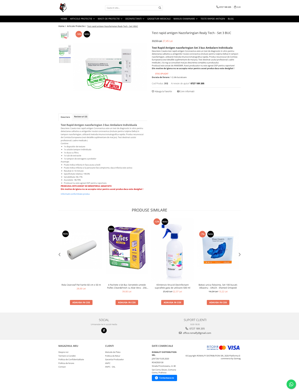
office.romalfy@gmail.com (196, 332)
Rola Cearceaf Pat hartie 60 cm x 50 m (81, 284)
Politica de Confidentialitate (71, 359)
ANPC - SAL (110, 366)
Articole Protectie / (77, 26)
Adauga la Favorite (163, 91)
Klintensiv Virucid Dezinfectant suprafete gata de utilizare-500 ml (172, 286)
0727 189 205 (197, 328)
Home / (62, 26)
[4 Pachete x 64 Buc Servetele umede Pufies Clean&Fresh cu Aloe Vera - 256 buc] (127, 249)
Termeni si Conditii (67, 355)
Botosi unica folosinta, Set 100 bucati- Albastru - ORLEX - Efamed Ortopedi (218, 286)
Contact (62, 366)
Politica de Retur (112, 355)
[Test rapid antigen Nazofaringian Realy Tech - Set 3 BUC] (110, 67)
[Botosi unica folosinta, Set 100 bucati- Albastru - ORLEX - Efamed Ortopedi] (218, 249)
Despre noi (63, 352)
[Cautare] (160, 7)
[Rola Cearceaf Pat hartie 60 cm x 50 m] (81, 250)
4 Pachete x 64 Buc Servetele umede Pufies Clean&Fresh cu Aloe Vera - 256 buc (127, 286)
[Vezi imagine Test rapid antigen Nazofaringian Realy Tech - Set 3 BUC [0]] (65, 34)
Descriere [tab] (65, 117)
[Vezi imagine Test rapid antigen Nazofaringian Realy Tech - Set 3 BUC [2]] (65, 60)
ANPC (107, 363)
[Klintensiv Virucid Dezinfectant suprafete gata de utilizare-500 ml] (172, 250)
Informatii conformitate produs (75, 193)
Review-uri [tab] (80, 116)
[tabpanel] (110, 67)
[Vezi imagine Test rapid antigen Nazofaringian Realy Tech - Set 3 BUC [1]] (65, 50)
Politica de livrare (66, 363)
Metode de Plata (112, 352)
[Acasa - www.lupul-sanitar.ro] (74, 7)
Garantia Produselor (114, 359)
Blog (231, 18)
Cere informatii (186, 91)
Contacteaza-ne (166, 378)
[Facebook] (104, 330)
